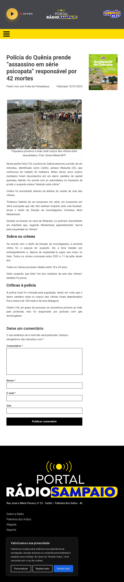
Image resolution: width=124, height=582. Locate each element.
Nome (11, 380)
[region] (42, 557)
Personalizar (21, 568)
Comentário (14, 345)
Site (8, 405)
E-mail (11, 393)
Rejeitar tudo (42, 568)
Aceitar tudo (63, 568)
